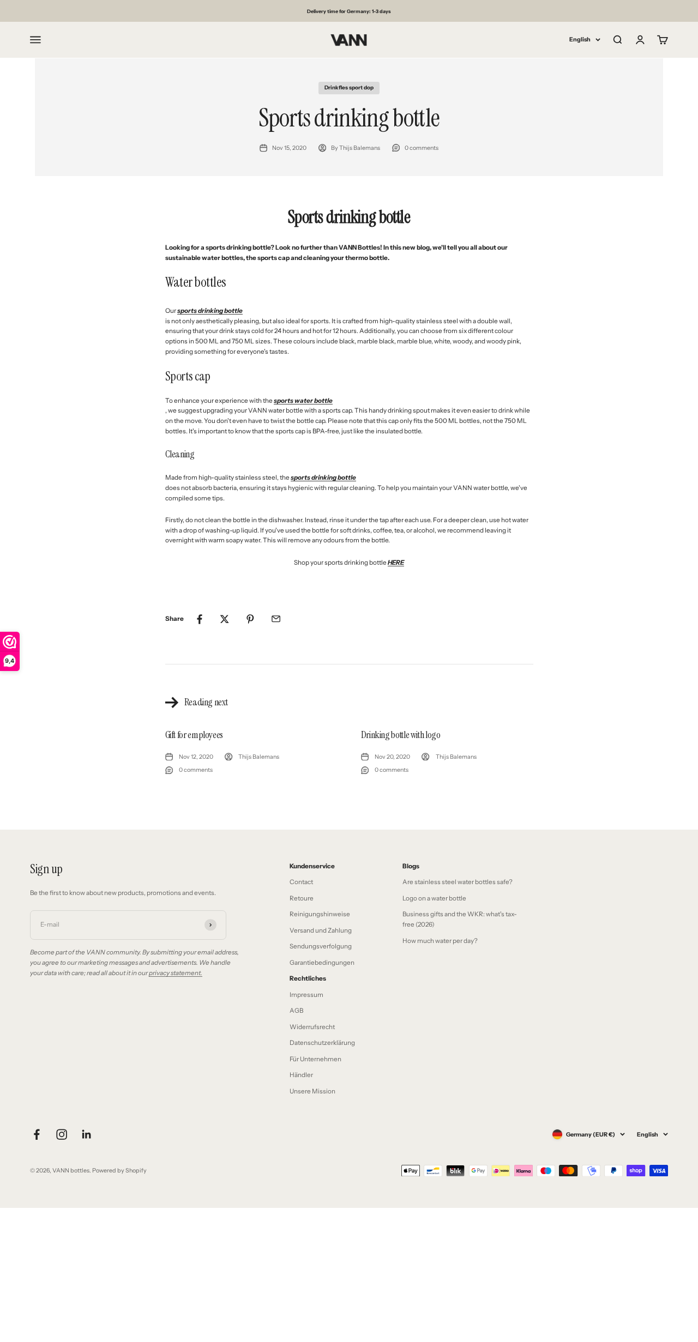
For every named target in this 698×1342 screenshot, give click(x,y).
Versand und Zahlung (321, 930)
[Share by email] (276, 619)
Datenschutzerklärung (322, 1043)
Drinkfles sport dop (349, 87)
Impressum (306, 995)
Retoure (302, 898)
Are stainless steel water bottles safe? (457, 882)
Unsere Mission (312, 1091)
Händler (301, 1075)
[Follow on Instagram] (61, 1134)
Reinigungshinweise (320, 914)
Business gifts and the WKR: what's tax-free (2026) (459, 919)
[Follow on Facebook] (36, 1134)
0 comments (421, 148)
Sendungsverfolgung (321, 946)
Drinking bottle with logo (401, 734)
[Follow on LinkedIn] (86, 1134)
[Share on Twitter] (224, 619)
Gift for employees (194, 734)
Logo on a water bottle (434, 898)
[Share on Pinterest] (250, 619)
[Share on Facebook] (199, 619)
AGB (296, 1010)
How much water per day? (440, 941)
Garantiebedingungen (322, 962)
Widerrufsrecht (312, 1027)
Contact (301, 882)
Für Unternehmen (315, 1059)
